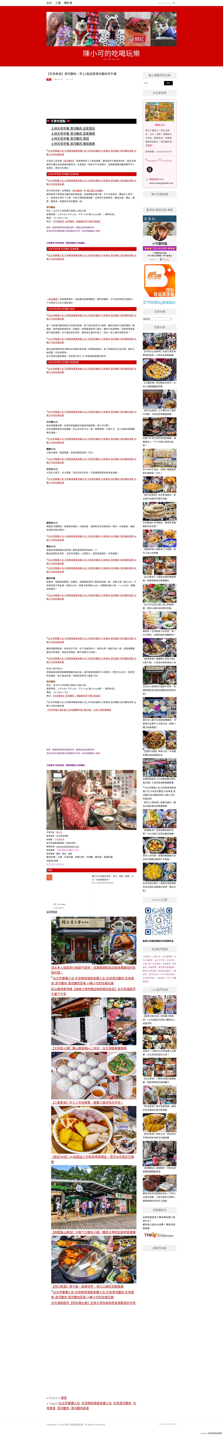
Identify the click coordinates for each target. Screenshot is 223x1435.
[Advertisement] (91, 101)
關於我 (68, 3)
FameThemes (173, 1424)
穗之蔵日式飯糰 (94, 191)
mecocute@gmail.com (67, 846)
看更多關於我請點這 (55, 864)
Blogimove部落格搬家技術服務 (211, 1433)
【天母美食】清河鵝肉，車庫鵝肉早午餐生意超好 (77, 221)
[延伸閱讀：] (91, 152)
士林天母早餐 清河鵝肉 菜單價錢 (73, 133)
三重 (58, 3)
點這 (150, 145)
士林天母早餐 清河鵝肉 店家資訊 (73, 128)
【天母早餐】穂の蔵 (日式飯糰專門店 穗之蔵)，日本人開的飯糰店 (78, 710)
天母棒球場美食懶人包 (96, 1403)
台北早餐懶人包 (69, 1403)
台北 (49, 3)
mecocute (58, 79)
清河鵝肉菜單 (80, 1408)
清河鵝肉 (68, 161)
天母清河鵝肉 (122, 1403)
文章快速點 (58, 121)
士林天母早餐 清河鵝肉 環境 (70, 138)
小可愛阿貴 (59, 840)
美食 (49, 79)
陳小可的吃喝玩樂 (111, 54)
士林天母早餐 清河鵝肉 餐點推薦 (73, 144)
